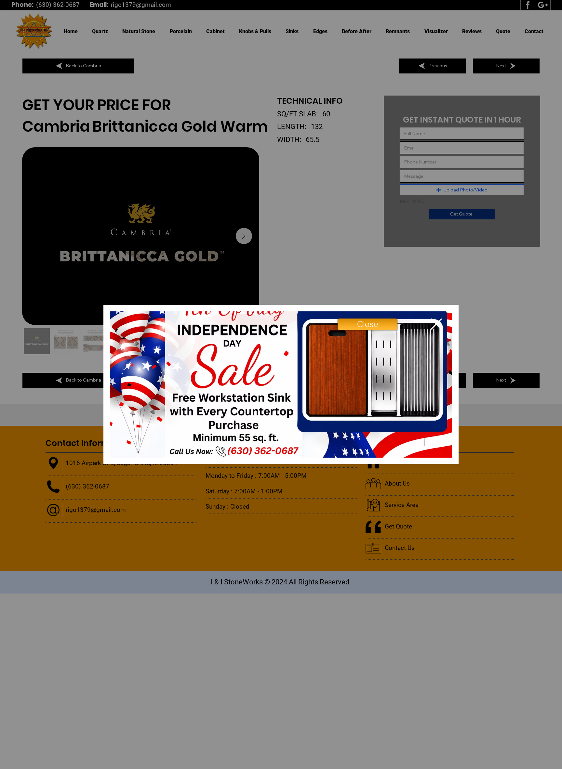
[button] (367, 324)
